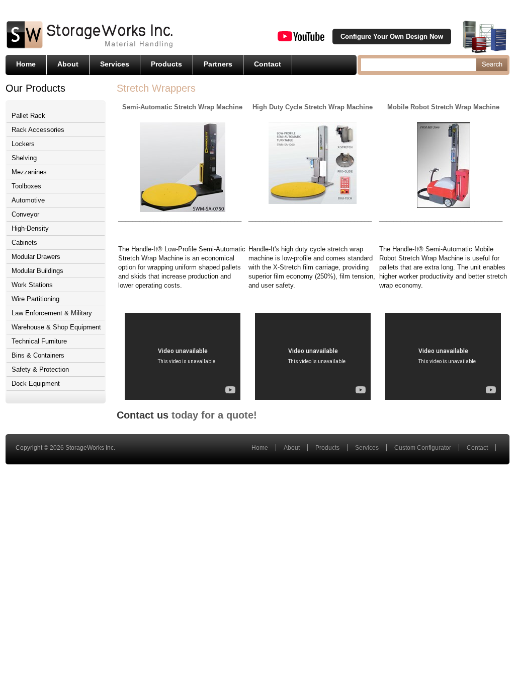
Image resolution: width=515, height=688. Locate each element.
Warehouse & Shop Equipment (56, 327)
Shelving (24, 158)
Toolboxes (26, 186)
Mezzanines (29, 172)
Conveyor (25, 214)
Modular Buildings (37, 270)
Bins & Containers (38, 355)
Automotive (28, 200)
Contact (267, 64)
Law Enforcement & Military (52, 313)
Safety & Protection (40, 369)
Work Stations (32, 285)
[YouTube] (301, 39)
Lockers (23, 144)
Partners (218, 64)
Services (114, 64)
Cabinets (24, 242)
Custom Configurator (422, 447)
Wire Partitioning (35, 299)
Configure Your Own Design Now (391, 36)
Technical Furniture (39, 341)
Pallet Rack (28, 115)
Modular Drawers (36, 256)
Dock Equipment (36, 383)
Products (166, 64)
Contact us (142, 415)
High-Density (30, 228)
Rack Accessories (38, 129)
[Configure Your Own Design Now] (484, 36)
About (67, 64)
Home (26, 64)
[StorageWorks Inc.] (90, 47)
